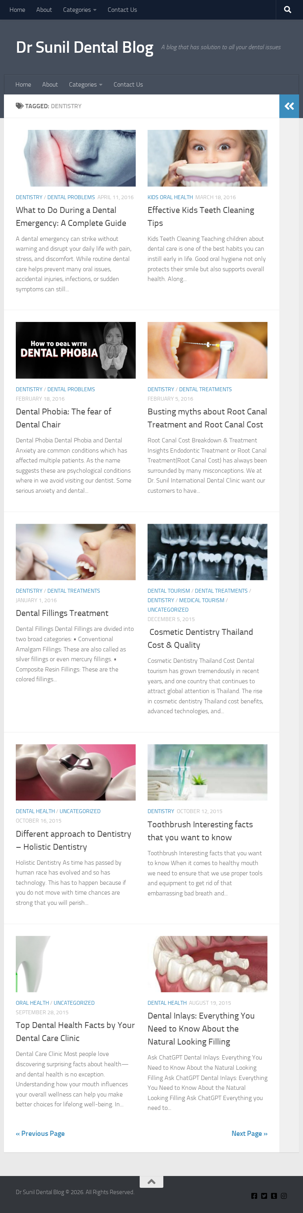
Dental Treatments (205, 389)
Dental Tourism (169, 591)
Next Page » (249, 1133)
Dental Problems (71, 197)
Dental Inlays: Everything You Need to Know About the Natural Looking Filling (201, 1029)
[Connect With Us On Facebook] (254, 1196)
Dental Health (35, 811)
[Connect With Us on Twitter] (264, 1196)
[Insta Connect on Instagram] (284, 1196)
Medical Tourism (201, 600)
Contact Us (122, 9)
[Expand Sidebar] (289, 106)
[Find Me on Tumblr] (274, 1196)
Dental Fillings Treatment (62, 613)
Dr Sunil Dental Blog (84, 47)
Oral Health (32, 1003)
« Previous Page (40, 1133)
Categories (77, 9)
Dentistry (29, 197)
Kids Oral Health (170, 197)
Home (17, 9)
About (44, 9)
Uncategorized (168, 609)
